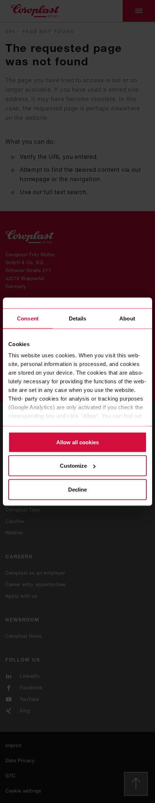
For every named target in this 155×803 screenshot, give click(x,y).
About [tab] (127, 318)
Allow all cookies (77, 442)
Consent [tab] (28, 318)
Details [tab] (78, 318)
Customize (73, 466)
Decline (77, 489)
